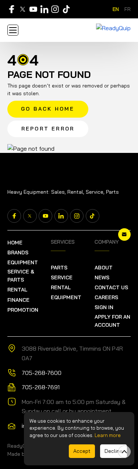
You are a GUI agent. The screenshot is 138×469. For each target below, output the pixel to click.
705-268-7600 (41, 372)
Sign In (104, 307)
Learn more (108, 435)
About (104, 267)
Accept (82, 451)
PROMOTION (22, 310)
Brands (17, 252)
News (102, 277)
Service (61, 277)
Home (14, 242)
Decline (114, 451)
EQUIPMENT (22, 262)
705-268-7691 (41, 387)
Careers (106, 297)
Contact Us (111, 287)
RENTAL (17, 289)
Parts (59, 267)
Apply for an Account (112, 321)
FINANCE (18, 300)
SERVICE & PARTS (20, 275)
